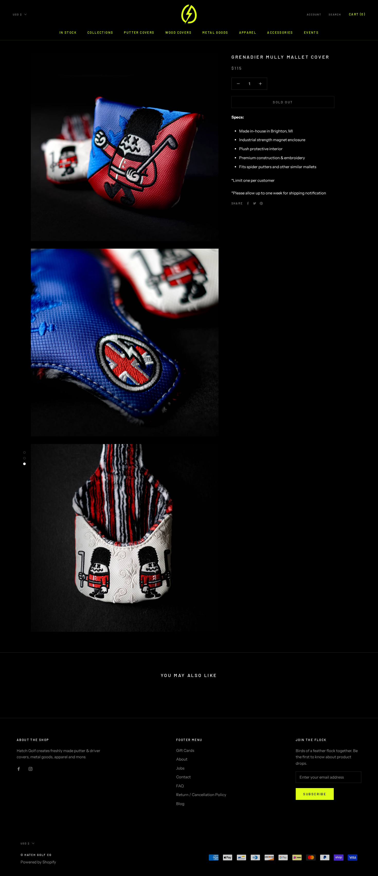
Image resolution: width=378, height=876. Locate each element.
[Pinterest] (261, 203)
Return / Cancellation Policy (201, 794)
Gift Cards (185, 750)
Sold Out (283, 102)
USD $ (17, 14)
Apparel (248, 32)
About (181, 759)
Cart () (357, 14)
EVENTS (311, 32)
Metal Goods (215, 32)
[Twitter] (254, 203)
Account (314, 14)
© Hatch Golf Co (36, 854)
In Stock (68, 32)
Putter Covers (139, 32)
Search (335, 14)
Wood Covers (178, 32)
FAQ (180, 785)
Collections (100, 32)
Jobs (180, 768)
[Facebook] (247, 203)
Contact (183, 776)
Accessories (280, 32)
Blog (180, 803)
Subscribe (314, 794)
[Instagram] (30, 768)
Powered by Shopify (38, 862)
